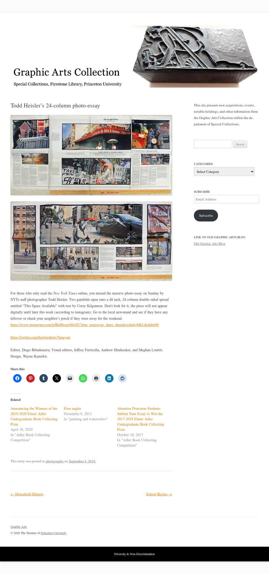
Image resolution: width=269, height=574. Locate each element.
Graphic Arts (19, 526)
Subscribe (206, 215)
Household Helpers (27, 494)
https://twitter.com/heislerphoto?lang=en (40, 337)
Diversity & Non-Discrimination (134, 554)
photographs (55, 461)
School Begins (159, 494)
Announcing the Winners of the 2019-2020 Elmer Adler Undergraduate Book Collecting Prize (34, 416)
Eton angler (72, 408)
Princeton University (239, 528)
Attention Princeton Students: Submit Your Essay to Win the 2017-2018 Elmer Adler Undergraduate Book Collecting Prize (140, 419)
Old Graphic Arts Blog (210, 243)
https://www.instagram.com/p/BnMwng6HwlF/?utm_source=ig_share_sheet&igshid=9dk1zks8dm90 (85, 324)
